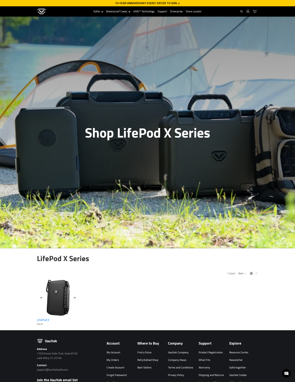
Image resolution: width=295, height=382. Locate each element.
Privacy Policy (176, 375)
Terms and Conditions (180, 367)
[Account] (248, 11)
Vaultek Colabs (238, 375)
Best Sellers (144, 367)
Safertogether (237, 367)
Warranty (204, 367)
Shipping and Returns (211, 375)
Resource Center (238, 352)
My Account (113, 352)
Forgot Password (117, 375)
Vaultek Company (178, 352)
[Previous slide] (41, 297)
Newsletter (236, 360)
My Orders (113, 360)
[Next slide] (74, 297)
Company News (177, 360)
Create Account (115, 367)
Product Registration (211, 352)
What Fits (204, 360)
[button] (242, 273)
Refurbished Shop (147, 360)
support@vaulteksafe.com (52, 370)
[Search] (241, 11)
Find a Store (144, 352)
